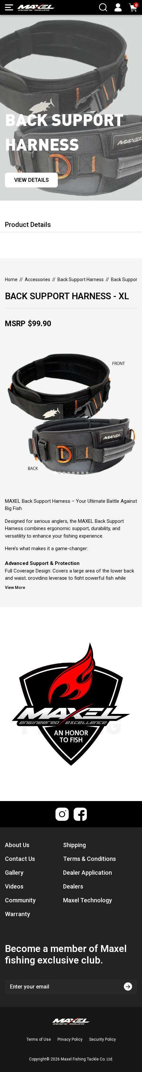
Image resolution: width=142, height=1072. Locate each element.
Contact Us (20, 858)
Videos (14, 886)
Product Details (28, 225)
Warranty (17, 914)
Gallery (14, 872)
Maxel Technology (87, 900)
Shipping (74, 844)
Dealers (73, 886)
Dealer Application (87, 872)
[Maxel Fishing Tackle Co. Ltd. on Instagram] (62, 814)
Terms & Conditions (89, 858)
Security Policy (102, 1039)
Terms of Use (38, 1039)
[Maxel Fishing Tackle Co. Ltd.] (36, 7)
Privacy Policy (70, 1039)
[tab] (54, 473)
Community (20, 900)
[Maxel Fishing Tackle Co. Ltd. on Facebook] (80, 814)
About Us (17, 844)
